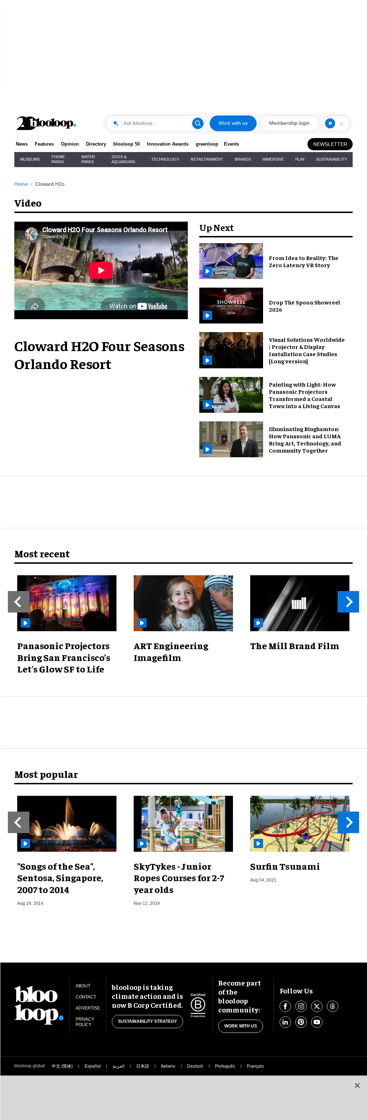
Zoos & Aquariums (123, 159)
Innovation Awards (168, 144)
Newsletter (330, 144)
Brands (243, 159)
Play (300, 159)
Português (225, 1066)
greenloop (207, 144)
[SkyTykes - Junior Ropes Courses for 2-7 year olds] (183, 824)
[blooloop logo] (46, 123)
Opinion (70, 144)
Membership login (289, 123)
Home (21, 184)
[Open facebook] (285, 1006)
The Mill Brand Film (294, 645)
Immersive (273, 159)
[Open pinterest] (301, 1022)
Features (44, 144)
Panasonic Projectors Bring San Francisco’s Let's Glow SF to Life (63, 657)
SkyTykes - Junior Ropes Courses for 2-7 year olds (179, 877)
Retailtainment (207, 159)
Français (255, 1066)
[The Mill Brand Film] (299, 603)
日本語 (142, 1066)
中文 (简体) (62, 1066)
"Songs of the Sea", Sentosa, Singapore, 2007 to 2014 (60, 877)
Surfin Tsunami (285, 866)
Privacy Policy (85, 1022)
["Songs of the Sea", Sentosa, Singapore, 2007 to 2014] (66, 824)
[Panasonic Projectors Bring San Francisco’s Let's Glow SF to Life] (66, 603)
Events (231, 144)
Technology (165, 159)
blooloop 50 (126, 144)
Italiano (168, 1066)
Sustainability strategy (147, 1021)
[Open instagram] (301, 1006)
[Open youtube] (317, 1022)
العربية (118, 1066)
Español (93, 1066)
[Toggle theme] (330, 123)
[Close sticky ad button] (357, 1085)
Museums (30, 159)
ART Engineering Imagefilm (171, 651)
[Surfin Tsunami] (299, 824)
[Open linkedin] (285, 1022)
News (22, 144)
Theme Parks (58, 159)
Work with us (233, 123)
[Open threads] (332, 1006)
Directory (96, 144)
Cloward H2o (50, 184)
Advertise (88, 1008)
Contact (86, 997)
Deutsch (195, 1066)
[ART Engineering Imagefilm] (183, 603)
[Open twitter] (317, 1006)
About (83, 985)
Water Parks (88, 159)
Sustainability (331, 159)
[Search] (198, 123)
